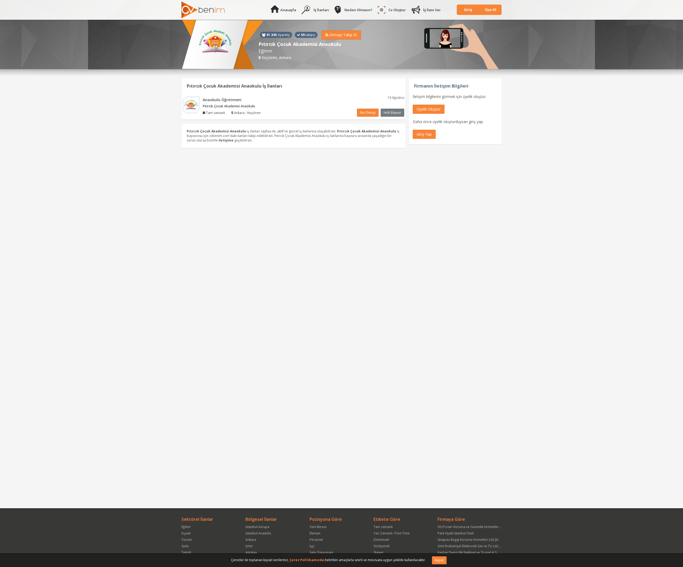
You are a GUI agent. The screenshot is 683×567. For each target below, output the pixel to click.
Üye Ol (490, 9)
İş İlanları (321, 9)
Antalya (251, 552)
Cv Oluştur (397, 9)
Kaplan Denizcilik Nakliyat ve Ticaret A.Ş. (468, 552)
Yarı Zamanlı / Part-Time (392, 533)
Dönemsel (381, 539)
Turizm (186, 539)
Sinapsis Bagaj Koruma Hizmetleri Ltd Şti (468, 539)
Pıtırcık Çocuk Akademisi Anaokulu (229, 106)
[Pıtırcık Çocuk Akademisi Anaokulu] (222, 44)
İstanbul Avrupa (257, 527)
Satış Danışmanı (321, 552)
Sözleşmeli (382, 546)
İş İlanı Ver (432, 9)
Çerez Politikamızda (306, 560)
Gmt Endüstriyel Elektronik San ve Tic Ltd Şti (470, 546)
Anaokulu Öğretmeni (222, 99)
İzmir (249, 546)
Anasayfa (288, 9)
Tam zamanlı (383, 527)
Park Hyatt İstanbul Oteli (456, 533)
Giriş (468, 9)
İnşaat (185, 533)
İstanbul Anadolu (258, 533)
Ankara (250, 539)
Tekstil (186, 552)
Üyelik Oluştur (428, 109)
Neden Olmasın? (358, 9)
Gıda (185, 546)
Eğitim (185, 527)
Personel (316, 539)
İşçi (311, 546)
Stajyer (379, 552)
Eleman (314, 533)
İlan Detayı (368, 112)
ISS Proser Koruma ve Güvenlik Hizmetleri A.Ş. (472, 527)
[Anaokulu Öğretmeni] (191, 104)
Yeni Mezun (318, 527)
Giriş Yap (424, 134)
